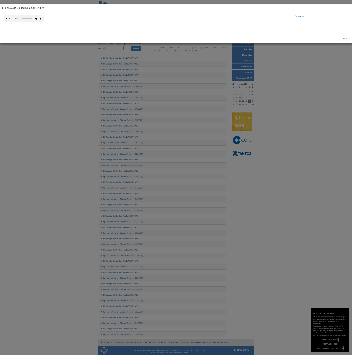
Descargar (299, 16)
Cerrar (344, 38)
